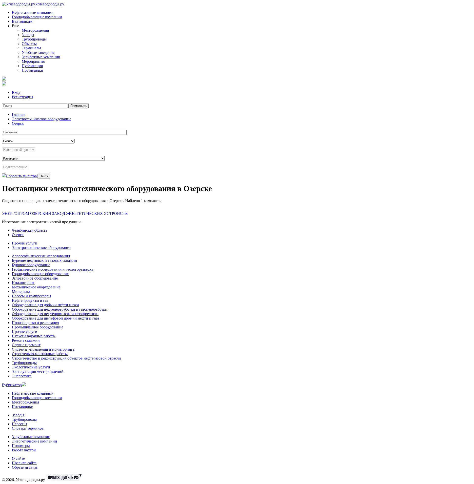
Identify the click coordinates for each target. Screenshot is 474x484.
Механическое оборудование (36, 287)
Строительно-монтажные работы (40, 354)
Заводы (28, 35)
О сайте (18, 458)
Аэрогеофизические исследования (41, 256)
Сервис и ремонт (26, 345)
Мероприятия (33, 61)
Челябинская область (29, 230)
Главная (18, 114)
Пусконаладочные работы (34, 336)
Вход (16, 92)
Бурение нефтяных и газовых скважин (44, 260)
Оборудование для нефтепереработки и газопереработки (59, 309)
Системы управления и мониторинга (43, 349)
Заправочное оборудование (35, 278)
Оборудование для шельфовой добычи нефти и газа (55, 318)
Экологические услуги (31, 367)
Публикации (32, 66)
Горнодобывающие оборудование (40, 274)
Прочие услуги (24, 243)
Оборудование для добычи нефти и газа (45, 305)
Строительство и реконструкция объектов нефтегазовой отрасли (66, 358)
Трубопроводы (34, 39)
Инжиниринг (23, 283)
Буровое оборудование (31, 265)
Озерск (18, 123)
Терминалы (31, 48)
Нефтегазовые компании (33, 12)
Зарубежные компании (41, 57)
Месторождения (35, 30)
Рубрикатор (12, 385)
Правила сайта (24, 463)
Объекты (29, 43)
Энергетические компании (34, 441)
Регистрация (22, 97)
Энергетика (22, 376)
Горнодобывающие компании (37, 17)
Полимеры (21, 446)
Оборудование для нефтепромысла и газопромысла (55, 314)
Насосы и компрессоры (31, 296)
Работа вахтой (24, 450)
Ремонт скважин (26, 340)
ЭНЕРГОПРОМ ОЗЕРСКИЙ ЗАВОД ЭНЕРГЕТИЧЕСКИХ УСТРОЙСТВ (65, 213)
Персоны (19, 424)
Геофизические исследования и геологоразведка (52, 269)
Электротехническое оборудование (41, 119)
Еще (15, 26)
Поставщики (32, 70)
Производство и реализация (35, 323)
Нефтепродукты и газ (30, 300)
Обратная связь (25, 467)
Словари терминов (28, 428)
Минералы (21, 291)
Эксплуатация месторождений (37, 371)
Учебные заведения (38, 52)
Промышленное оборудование (37, 327)
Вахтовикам (22, 21)
